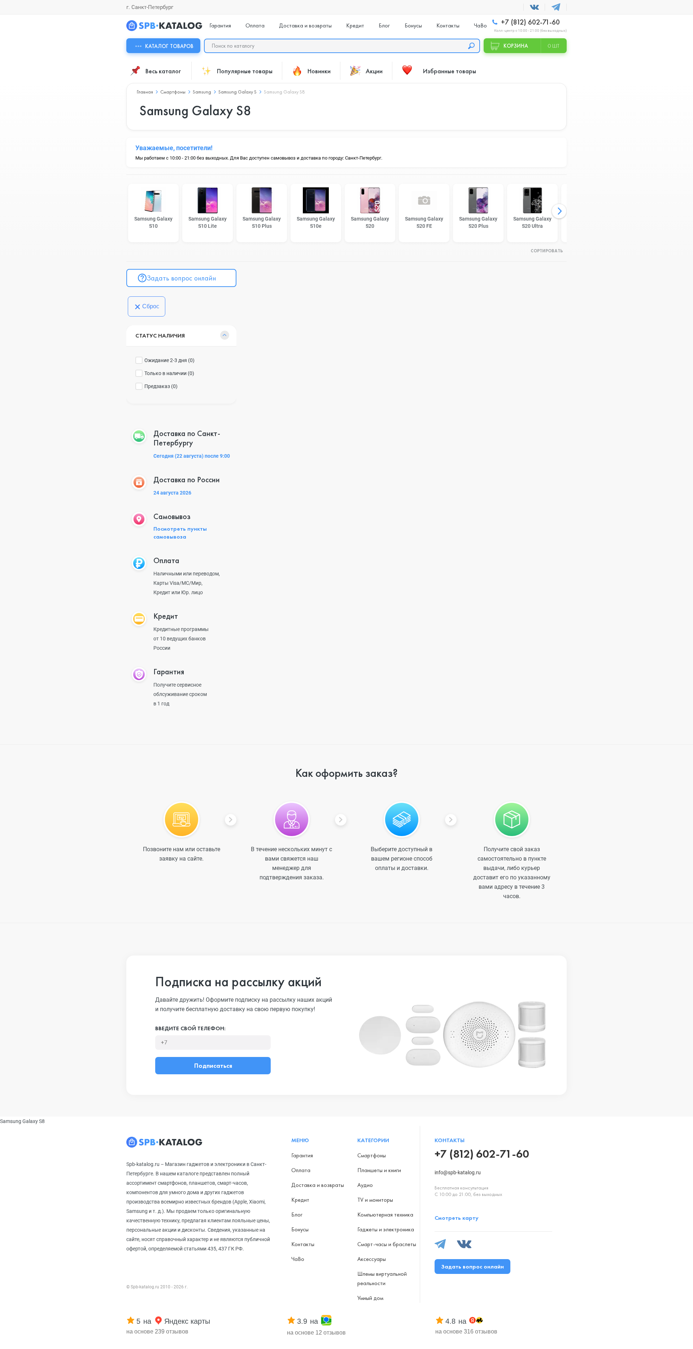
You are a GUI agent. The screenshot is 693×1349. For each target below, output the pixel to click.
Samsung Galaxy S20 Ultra (532, 222)
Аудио (365, 1185)
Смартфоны (371, 1155)
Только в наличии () (169, 373)
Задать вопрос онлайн (181, 278)
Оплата (255, 25)
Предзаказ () (161, 386)
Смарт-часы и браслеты (386, 1244)
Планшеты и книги (379, 1170)
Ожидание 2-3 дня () (169, 360)
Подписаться (213, 1065)
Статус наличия (160, 335)
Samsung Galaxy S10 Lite (207, 222)
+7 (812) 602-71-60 (529, 22)
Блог (384, 25)
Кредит (355, 25)
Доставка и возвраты (305, 25)
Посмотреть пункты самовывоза (180, 532)
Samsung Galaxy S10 (153, 222)
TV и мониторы (375, 1200)
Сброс (150, 306)
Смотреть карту (457, 1218)
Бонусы (413, 25)
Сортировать (547, 251)
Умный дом (370, 1298)
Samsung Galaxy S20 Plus (478, 222)
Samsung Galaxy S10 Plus (262, 222)
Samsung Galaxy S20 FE (424, 222)
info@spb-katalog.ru (458, 1172)
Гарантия (220, 25)
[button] (559, 211)
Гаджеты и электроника (385, 1229)
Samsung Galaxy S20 (370, 222)
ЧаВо (480, 25)
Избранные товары (449, 71)
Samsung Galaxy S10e (316, 222)
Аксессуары (371, 1259)
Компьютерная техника (385, 1214)
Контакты (447, 25)
